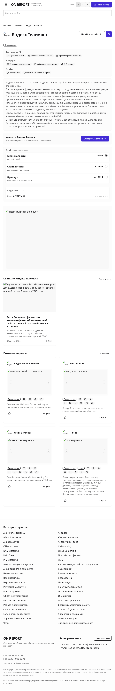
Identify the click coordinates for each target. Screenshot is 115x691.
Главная (7, 25)
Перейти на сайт (89, 34)
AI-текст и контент (68, 541)
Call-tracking (64, 546)
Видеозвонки (65, 577)
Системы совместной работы (74, 604)
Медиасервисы (11, 591)
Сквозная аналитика (14, 609)
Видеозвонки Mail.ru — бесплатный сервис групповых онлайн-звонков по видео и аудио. (29, 405)
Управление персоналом (17, 618)
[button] (6, 4)
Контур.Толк (77, 363)
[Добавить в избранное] (9, 413)
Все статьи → (105, 279)
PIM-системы (10, 559)
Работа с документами (15, 604)
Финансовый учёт (68, 618)
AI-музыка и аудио (68, 537)
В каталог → (106, 353)
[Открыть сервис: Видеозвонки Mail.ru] (9, 363)
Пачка (73, 432)
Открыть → (47, 413)
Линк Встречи (22, 432)
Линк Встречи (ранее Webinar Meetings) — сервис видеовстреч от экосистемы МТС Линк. (29, 478)
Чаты (6, 623)
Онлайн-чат (64, 595)
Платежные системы (14, 600)
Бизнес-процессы (67, 573)
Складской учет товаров (71, 609)
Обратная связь (103, 638)
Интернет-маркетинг (14, 586)
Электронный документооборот (75, 623)
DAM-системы (11, 550)
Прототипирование (69, 600)
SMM (61, 559)
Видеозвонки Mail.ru (26, 363)
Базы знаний (65, 568)
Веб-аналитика (11, 577)
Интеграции (64, 582)
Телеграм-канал (70, 638)
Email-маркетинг (67, 550)
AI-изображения (12, 537)
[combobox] (57, 13)
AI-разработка (11, 541)
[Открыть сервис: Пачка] (65, 433)
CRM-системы (10, 546)
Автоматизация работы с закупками (78, 564)
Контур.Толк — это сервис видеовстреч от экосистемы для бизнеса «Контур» (83, 409)
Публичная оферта (70, 647)
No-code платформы (69, 555)
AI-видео (62, 532)
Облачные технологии (70, 591)
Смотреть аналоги (93, 138)
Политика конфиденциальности (89, 644)
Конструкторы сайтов (70, 586)
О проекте (65, 644)
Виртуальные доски (14, 582)
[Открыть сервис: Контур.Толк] (65, 363)
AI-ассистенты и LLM (14, 532)
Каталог (18, 25)
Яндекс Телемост (34, 25)
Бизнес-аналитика (13, 573)
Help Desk (8, 555)
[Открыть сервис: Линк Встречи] (9, 433)
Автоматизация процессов (18, 564)
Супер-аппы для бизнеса (16, 614)
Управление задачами (70, 614)
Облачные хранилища (15, 595)
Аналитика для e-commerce (18, 568)
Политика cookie (90, 647)
